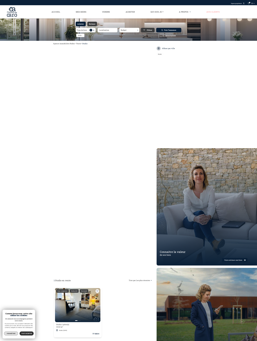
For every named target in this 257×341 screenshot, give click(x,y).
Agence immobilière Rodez (64, 43)
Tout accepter (26, 333)
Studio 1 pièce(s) (62, 325)
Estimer (92, 24)
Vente (78, 43)
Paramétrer (11, 333)
